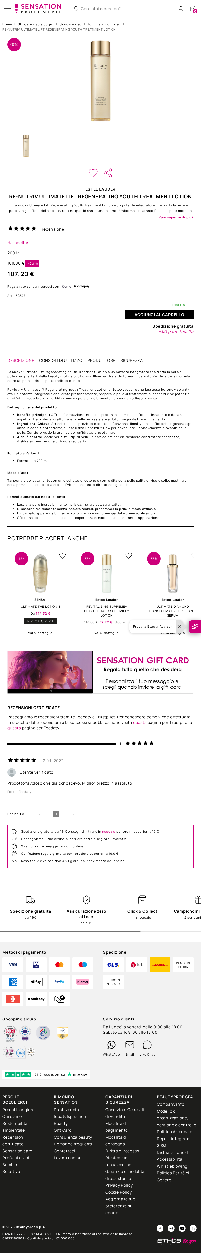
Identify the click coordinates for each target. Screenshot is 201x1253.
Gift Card (63, 1130)
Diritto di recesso (122, 1151)
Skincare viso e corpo (35, 24)
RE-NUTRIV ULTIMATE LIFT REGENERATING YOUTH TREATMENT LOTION (59, 29)
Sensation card (17, 1151)
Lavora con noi (68, 1157)
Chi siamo (12, 1116)
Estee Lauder (100, 189)
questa (140, 722)
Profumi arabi (15, 1157)
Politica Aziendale (174, 1131)
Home (7, 24)
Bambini (10, 1164)
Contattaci (64, 1151)
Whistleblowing (172, 1166)
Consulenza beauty (73, 1137)
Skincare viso (70, 24)
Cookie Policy (118, 1192)
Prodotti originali (19, 1109)
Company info (170, 1104)
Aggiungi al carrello (159, 314)
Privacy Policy (119, 1185)
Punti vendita (67, 1109)
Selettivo (11, 1171)
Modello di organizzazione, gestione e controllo (176, 1118)
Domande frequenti (73, 1144)
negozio (109, 831)
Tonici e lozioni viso (104, 24)
